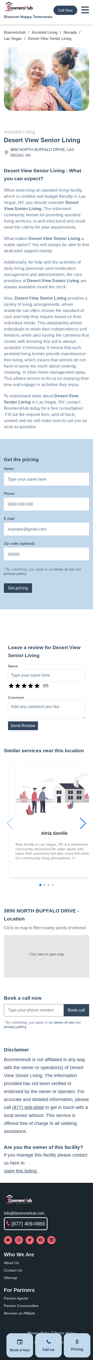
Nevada (70, 32)
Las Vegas (13, 38)
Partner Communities (21, 1306)
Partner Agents (16, 1298)
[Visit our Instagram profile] (19, 1240)
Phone (9, 493)
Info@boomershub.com (24, 1213)
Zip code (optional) (19, 543)
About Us (11, 1263)
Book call (76, 1010)
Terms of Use (65, 1333)
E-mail (9, 518)
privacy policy (15, 574)
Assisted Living (44, 32)
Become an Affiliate (19, 1313)
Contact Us (13, 1270)
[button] (84, 79)
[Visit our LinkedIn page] (51, 1240)
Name (9, 469)
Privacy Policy (39, 1333)
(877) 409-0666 (28, 1107)
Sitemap (10, 1278)
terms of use (64, 569)
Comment (16, 697)
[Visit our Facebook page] (40, 1240)
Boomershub (15, 32)
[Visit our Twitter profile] (30, 1240)
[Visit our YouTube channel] (8, 1240)
